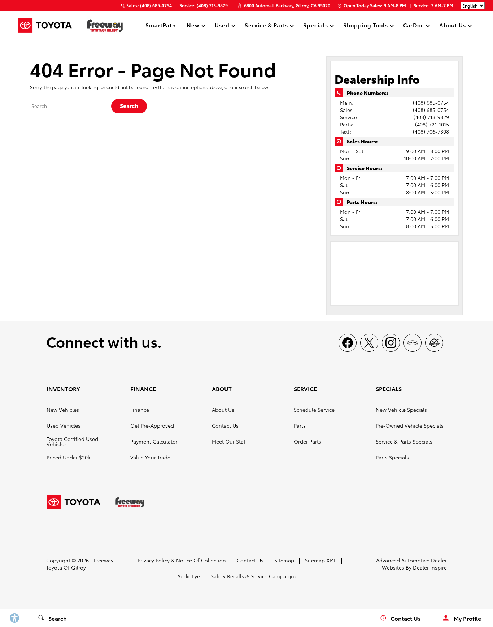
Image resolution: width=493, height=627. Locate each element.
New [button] (194, 26)
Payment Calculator (154, 441)
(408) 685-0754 (431, 102)
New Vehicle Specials (401, 409)
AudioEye (188, 576)
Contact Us (225, 425)
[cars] (412, 343)
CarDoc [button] (413, 26)
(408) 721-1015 (432, 124)
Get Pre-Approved (152, 425)
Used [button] (222, 26)
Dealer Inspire (430, 567)
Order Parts (307, 441)
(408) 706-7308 (431, 131)
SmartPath (160, 25)
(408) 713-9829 (431, 117)
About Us (223, 409)
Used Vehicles (63, 425)
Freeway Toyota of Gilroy (79, 564)
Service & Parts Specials (404, 441)
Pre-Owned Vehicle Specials (410, 425)
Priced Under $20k (68, 457)
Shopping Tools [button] (365, 26)
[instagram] (391, 343)
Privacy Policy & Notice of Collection (182, 560)
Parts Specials (392, 457)
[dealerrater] (434, 343)
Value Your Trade (150, 457)
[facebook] (348, 343)
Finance (139, 409)
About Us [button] (452, 26)
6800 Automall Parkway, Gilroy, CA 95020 (287, 5)
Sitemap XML (320, 560)
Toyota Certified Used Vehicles (72, 441)
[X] (369, 343)
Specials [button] (315, 26)
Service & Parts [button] (266, 26)
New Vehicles (63, 409)
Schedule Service (314, 409)
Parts (300, 425)
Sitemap (284, 560)
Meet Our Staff (229, 441)
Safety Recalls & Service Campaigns (254, 576)
